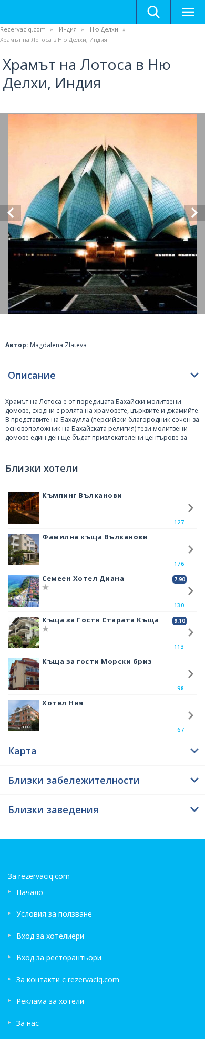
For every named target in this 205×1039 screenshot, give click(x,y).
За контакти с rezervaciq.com (67, 979)
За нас (27, 1023)
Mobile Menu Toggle (187, 12)
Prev (10, 213)
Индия (68, 29)
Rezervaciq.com (23, 29)
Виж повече (191, 507)
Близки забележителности (74, 780)
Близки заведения (53, 809)
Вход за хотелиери (50, 936)
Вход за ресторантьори (58, 957)
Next (194, 213)
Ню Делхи (104, 29)
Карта (22, 750)
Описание (32, 375)
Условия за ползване (54, 914)
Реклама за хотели (50, 1001)
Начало (29, 892)
